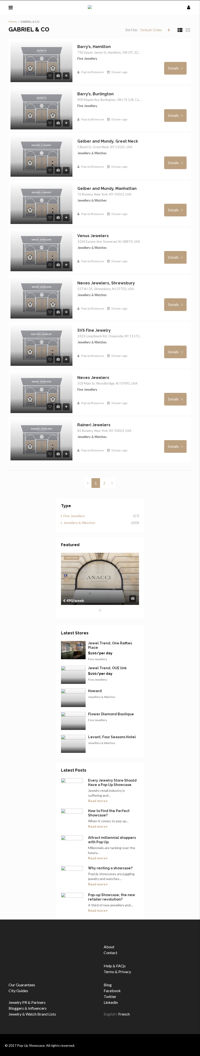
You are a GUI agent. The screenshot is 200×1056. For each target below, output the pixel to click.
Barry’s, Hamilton (94, 46)
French (124, 1014)
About (109, 946)
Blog (108, 984)
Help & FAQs (115, 965)
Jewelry (15, 1014)
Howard (95, 691)
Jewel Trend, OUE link (107, 668)
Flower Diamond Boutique (111, 714)
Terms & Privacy (117, 971)
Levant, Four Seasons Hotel (112, 737)
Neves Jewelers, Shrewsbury (106, 283)
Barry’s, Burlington (95, 94)
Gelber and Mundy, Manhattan (107, 188)
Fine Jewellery (74, 516)
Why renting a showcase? (110, 868)
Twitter (110, 996)
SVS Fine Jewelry (94, 330)
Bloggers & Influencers (28, 1008)
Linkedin (111, 1002)
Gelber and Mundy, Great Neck (107, 141)
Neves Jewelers (93, 377)
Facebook (112, 990)
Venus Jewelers (93, 235)
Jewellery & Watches (79, 523)
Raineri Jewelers (93, 425)
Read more (97, 801)
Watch (31, 1014)
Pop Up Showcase (92, 72)
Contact (110, 952)
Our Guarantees (22, 984)
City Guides (18, 990)
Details (174, 68)
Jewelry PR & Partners (27, 1002)
